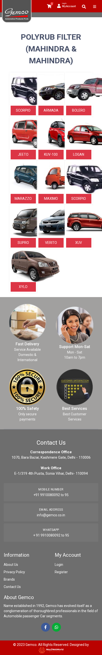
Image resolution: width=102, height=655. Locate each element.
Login (59, 565)
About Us (11, 565)
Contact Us (12, 587)
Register (61, 572)
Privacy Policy (14, 572)
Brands (9, 579)
